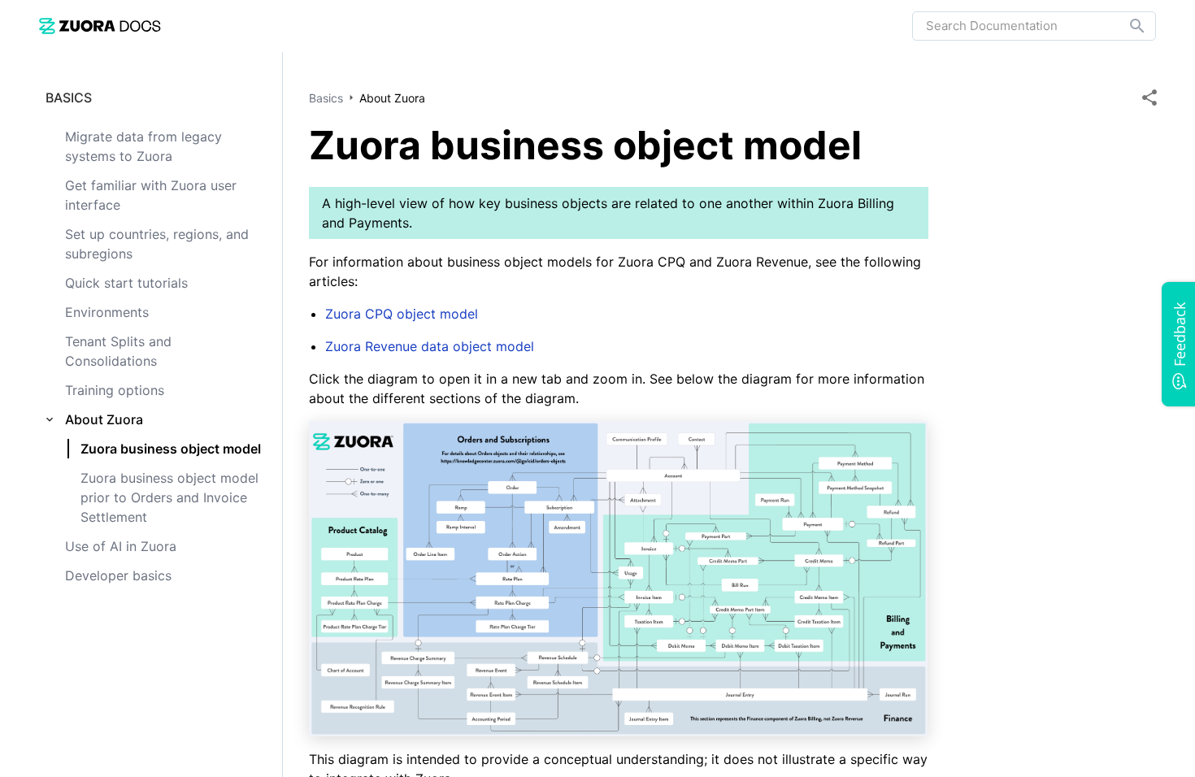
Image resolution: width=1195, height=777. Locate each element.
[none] (1149, 97)
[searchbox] (1126, 26)
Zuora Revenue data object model (429, 346)
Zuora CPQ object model (401, 314)
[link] (100, 25)
